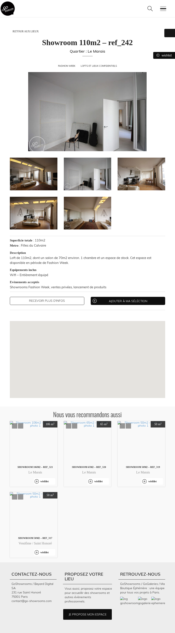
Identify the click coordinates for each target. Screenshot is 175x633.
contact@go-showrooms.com (32, 601)
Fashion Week (67, 65)
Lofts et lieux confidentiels (99, 65)
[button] (14, 426)
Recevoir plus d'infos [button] (47, 301)
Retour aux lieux (25, 31)
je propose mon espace (87, 614)
